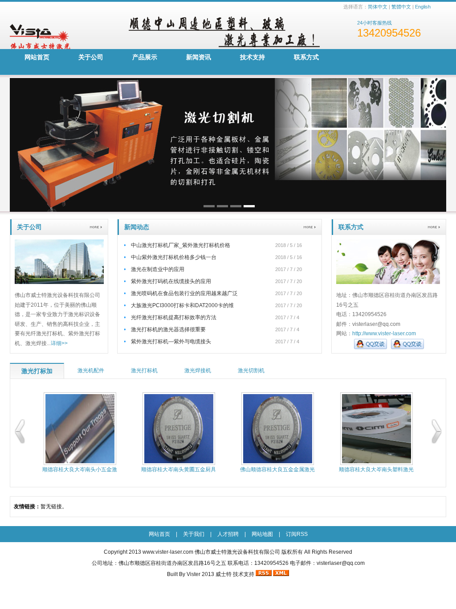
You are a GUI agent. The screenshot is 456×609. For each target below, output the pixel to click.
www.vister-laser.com (167, 552)
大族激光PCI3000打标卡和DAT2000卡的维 (182, 305)
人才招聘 (228, 534)
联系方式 (306, 57)
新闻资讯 (198, 57)
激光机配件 (90, 370)
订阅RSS (297, 534)
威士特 (224, 574)
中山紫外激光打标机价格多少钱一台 (173, 257)
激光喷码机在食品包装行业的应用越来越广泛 (184, 293)
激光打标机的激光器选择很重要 (168, 329)
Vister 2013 (200, 574)
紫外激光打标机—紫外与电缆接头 (171, 341)
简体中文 (377, 6)
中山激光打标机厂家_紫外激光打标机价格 (180, 245)
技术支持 (252, 57)
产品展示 (144, 57)
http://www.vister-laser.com (384, 333)
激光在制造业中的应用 (157, 269)
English (423, 6)
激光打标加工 (37, 373)
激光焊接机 (197, 370)
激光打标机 (144, 370)
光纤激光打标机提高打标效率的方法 (173, 317)
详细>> (59, 343)
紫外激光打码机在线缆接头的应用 (171, 281)
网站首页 (36, 57)
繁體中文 (401, 6)
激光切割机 (251, 370)
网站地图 (262, 534)
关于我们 (193, 534)
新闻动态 (136, 226)
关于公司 (90, 57)
